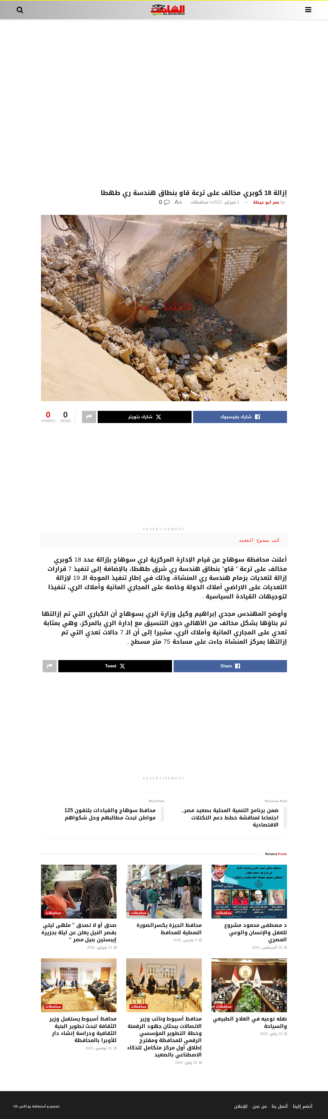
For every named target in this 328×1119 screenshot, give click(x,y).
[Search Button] (20, 10)
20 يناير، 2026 (186, 1062)
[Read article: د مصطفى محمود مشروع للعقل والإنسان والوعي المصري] (249, 892)
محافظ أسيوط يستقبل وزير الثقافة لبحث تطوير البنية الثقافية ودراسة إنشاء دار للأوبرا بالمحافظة (83, 1029)
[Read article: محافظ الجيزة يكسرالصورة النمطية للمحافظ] (164, 892)
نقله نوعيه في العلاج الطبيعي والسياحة (250, 1022)
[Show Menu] (308, 10)
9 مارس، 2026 (185, 940)
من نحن (259, 1106)
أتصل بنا (280, 1106)
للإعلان (241, 1106)
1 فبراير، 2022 (226, 202)
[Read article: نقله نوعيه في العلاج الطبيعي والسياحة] (249, 985)
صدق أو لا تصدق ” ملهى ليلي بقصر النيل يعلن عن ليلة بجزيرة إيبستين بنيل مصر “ (79, 932)
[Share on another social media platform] (89, 417)
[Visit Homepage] (164, 10)
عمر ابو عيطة (266, 202)
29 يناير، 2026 (271, 1033)
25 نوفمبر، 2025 (99, 1048)
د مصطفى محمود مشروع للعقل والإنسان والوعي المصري (255, 932)
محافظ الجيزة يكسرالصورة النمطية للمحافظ (169, 928)
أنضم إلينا (303, 1106)
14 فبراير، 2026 (100, 947)
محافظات (199, 202)
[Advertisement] (164, 104)
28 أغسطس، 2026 (267, 947)
